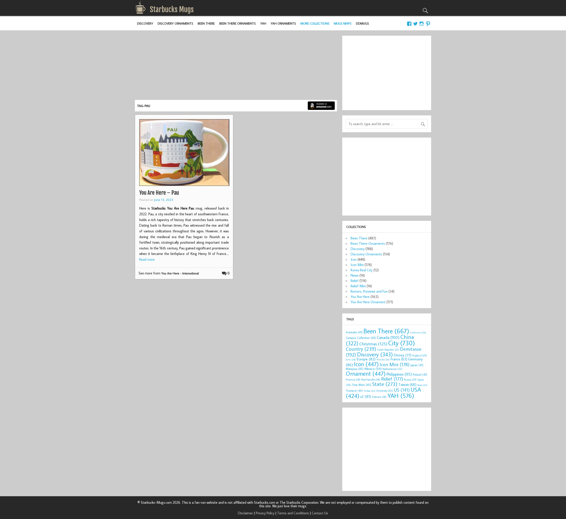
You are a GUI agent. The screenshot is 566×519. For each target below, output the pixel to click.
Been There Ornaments (237, 23)
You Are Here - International (180, 273)
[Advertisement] (236, 67)
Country (361, 348)
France (399, 359)
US (402, 390)
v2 (365, 396)
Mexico (373, 368)
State (385, 383)
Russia (410, 379)
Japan (416, 365)
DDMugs (362, 23)
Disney (402, 355)
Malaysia (354, 369)
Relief (355, 280)
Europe (366, 359)
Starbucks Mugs (172, 9)
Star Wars (361, 385)
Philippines (399, 374)
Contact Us (320, 513)
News (355, 275)
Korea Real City (362, 270)
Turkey (369, 390)
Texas (422, 385)
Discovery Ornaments (175, 23)
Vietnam (379, 396)
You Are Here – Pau (159, 192)
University (384, 390)
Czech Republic (388, 349)
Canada (388, 337)
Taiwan (407, 384)
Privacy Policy (265, 513)
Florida (383, 359)
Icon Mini (357, 264)
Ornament (366, 373)
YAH (263, 23)
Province (353, 379)
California (418, 332)
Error (351, 359)
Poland (420, 375)
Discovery (145, 23)
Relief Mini (358, 286)
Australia (354, 332)
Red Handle (370, 379)
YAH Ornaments (283, 23)
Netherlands (392, 369)
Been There (206, 23)
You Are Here (360, 296)
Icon (354, 259)
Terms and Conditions (293, 513)
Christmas (373, 343)
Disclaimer (245, 513)
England (419, 355)
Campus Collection (361, 338)
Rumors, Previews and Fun (369, 291)
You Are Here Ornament (368, 302)
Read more (147, 259)
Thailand (354, 391)
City (401, 343)
